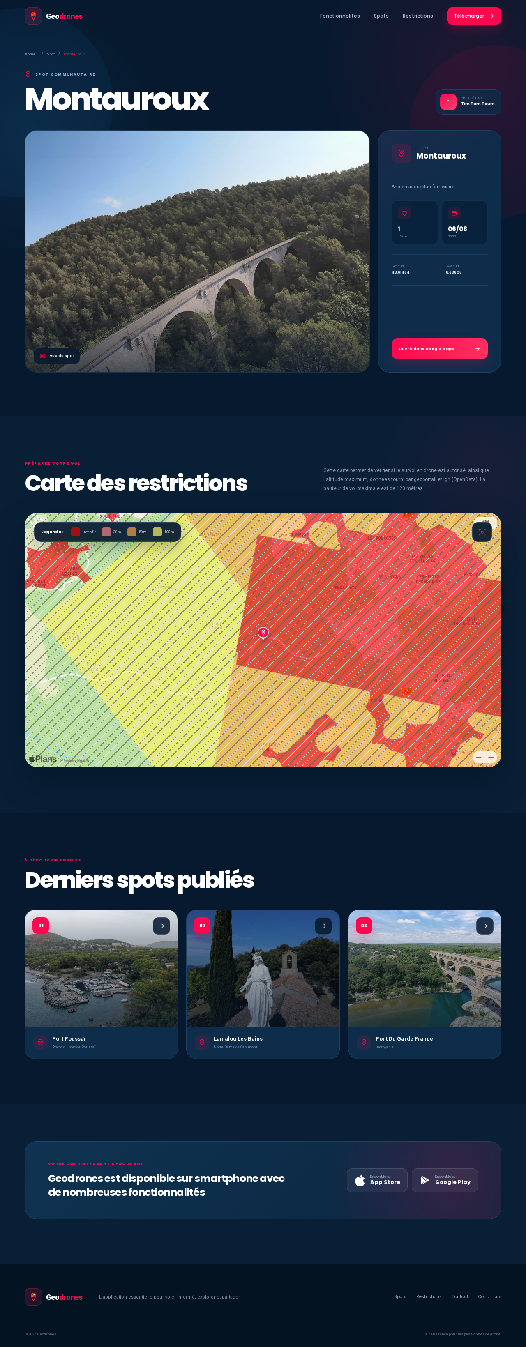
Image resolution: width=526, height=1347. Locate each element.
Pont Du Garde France (404, 1039)
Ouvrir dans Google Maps (426, 348)
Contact (460, 1297)
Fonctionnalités (340, 15)
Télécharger (469, 15)
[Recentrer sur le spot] (482, 532)
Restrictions (418, 15)
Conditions (489, 1297)
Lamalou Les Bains (238, 1039)
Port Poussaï (68, 1039)
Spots (381, 15)
